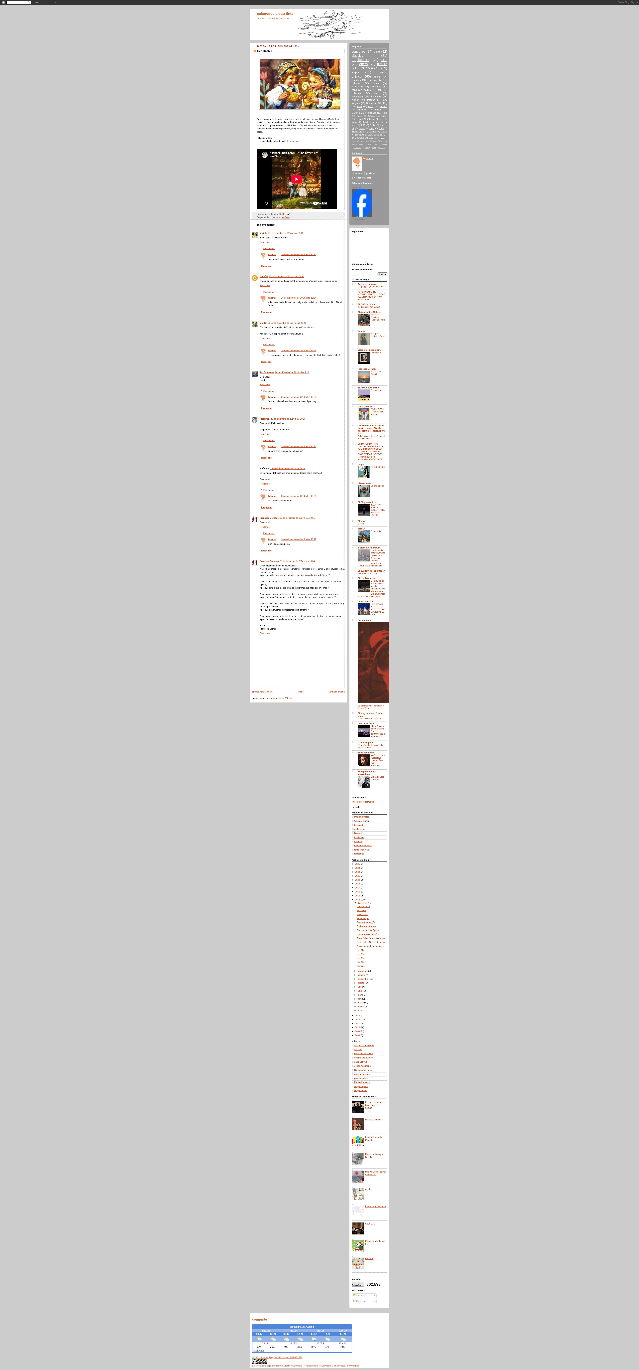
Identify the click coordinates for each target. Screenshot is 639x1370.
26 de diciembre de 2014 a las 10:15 (288, 419)
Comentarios (361, 1301)
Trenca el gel (363, 918)
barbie (376, 135)
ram (376, 93)
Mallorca (356, 113)
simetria (383, 106)
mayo (361, 995)
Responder (265, 242)
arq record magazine (364, 1045)
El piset (362, 521)
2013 (357, 1016)
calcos (360, 144)
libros (377, 76)
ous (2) (360, 958)
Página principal (362, 817)
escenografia (375, 80)
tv (355, 138)
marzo (361, 1003)
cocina (384, 116)
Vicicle (263, 233)
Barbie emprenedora (366, 926)
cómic (369, 144)
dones (375, 141)
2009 (357, 1031)
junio (360, 991)
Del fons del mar (373, 1120)
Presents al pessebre (375, 1206)
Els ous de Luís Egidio (368, 930)
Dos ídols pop (377, 390)
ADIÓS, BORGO (378, 467)
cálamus (358, 841)
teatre (384, 113)
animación (357, 96)
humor (355, 99)
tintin (371, 128)
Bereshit (362, 331)
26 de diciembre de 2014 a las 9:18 (292, 372)
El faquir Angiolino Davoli (378, 335)
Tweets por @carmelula (363, 802)
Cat (369, 135)
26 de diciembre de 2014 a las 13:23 (298, 254)
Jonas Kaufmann (362, 1066)
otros (370, 106)
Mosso (361, 524)
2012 (357, 1020)
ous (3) (360, 954)
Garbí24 (264, 276)
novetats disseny (362, 1074)
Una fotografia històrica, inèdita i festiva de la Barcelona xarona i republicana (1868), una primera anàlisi (371, 558)
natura (367, 89)
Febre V (369, 1258)
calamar (356, 83)
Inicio (301, 692)
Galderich (265, 323)
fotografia (361, 110)
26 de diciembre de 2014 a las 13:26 (298, 397)
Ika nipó (361, 966)
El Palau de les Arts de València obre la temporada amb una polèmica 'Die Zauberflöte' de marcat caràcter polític (371, 589)
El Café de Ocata (366, 304)
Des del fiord (364, 620)
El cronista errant (367, 578)
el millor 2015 (363, 906)
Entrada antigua (337, 692)
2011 (357, 1024)
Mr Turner (361, 910)
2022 (357, 872)
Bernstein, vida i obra (367, 573)
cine (377, 51)
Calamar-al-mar (361, 821)
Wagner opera (361, 1086)
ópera (363, 64)
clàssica (357, 55)
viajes (359, 116)
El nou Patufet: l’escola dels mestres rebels (370, 746)
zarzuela (357, 148)
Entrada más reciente (262, 692)
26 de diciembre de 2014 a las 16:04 (297, 561)
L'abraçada (376, 352)
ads (381, 119)
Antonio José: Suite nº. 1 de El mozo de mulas (371, 437)
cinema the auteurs (363, 1058)
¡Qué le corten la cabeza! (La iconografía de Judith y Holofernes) (378, 760)
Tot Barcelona (267, 372)
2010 (357, 1027)
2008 (357, 1035)
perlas (362, 128)
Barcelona (371, 103)
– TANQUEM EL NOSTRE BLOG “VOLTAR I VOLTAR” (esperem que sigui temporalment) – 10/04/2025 (370, 456)
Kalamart (358, 825)
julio (360, 987)
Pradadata (359, 837)
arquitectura (360, 60)
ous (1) (360, 962)
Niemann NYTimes (363, 1070)
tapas (376, 83)
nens (354, 89)
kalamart (376, 96)
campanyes (364, 141)
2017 (357, 888)
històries (286, 217)
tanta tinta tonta (361, 850)
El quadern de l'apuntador (371, 571)
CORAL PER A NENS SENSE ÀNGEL (377, 412)
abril (360, 999)
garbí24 (361, 529)
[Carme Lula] (362, 216)
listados (371, 99)
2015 (357, 896)
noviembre (363, 971)
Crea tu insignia (358, 219)
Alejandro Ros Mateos (369, 312)
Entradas (360, 1295)
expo (355, 72)
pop (380, 89)
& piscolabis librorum (369, 548)
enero (361, 1011)
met (353, 144)
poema (384, 144)
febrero (361, 1007)
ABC (363, 125)
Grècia (371, 116)
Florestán (265, 419)
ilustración (357, 86)
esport (360, 119)
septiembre (363, 979)
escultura (359, 135)
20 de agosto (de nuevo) (369, 307)
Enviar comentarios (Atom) (279, 698)
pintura (382, 64)
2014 (357, 900)
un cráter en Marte (363, 846)
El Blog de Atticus (367, 502)
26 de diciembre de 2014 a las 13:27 (298, 539)
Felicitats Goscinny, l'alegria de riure (378, 317)
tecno (354, 141)
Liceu (371, 119)
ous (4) (360, 950)
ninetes (368, 1189)
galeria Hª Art (360, 1062)
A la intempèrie (365, 742)
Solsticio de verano (376, 372)
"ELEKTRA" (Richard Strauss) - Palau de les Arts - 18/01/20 (378, 510)
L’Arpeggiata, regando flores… (371, 287)
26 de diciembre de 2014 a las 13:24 (298, 298)
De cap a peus (377, 486)
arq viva (358, 1049)
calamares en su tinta (275, 13)
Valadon (362, 138)
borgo (361, 464)
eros (376, 144)
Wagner (372, 132)
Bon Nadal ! (362, 914)
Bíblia (372, 125)
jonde (381, 148)
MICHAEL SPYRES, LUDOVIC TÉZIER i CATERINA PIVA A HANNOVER (371, 297)
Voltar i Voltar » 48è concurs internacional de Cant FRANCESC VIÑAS (370, 446)
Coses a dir (376, 531)
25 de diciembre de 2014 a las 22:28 (288, 323)
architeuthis (359, 829)
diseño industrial (371, 122)
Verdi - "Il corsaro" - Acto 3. (369, 718)
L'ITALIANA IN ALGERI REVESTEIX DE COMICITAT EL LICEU (378, 609)
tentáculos (359, 854)
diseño (384, 132)
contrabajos (370, 113)
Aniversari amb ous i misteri (370, 946)
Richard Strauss (362, 1082)
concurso (358, 51)
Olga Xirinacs (365, 407)
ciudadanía (369, 68)
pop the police (361, 1078)
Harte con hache (366, 753)
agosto (361, 983)
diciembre (363, 903)
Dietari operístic (366, 601)
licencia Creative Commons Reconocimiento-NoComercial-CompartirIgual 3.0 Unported (317, 1366)
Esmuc (378, 110)
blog (385, 103)
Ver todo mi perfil (363, 178)
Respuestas (269, 248)
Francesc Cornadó (269, 518)
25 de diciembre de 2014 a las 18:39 (285, 233)
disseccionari (365, 483)
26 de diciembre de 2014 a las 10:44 (287, 468)
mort (382, 138)
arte (384, 60)
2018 (357, 884)
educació (376, 86)
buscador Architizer (363, 1053)
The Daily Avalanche (368, 388)
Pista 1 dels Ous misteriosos (371, 942)
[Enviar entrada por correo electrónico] (287, 214)
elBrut (374, 148)
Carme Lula (356, 187)
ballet (354, 122)
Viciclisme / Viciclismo (370, 350)
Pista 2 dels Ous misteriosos (371, 938)
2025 (357, 864)
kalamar (272, 254)
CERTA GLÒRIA (366, 723)
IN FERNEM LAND (367, 292)
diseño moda (358, 132)
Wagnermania (360, 1090)
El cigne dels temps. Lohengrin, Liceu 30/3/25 (375, 1105)
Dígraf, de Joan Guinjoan (377, 778)
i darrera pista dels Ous (368, 934)
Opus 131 (370, 1224)
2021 (357, 876)
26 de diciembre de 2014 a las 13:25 (298, 350)
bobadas (356, 93)
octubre (361, 975)
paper (385, 135)
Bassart (358, 833)
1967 (367, 148)
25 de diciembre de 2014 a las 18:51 (286, 276)
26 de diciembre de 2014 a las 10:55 (297, 518)
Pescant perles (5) (366, 922)
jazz (382, 141)
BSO (381, 128)
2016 (357, 892)
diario (359, 106)
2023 (357, 868)
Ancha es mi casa (367, 284)
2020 (357, 880)
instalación (373, 138)
